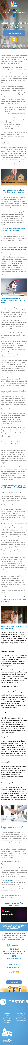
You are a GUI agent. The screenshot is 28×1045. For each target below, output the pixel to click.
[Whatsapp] (18, 10)
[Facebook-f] (12, 10)
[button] (14, 15)
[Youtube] (16, 10)
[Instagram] (14, 10)
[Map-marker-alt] (9, 10)
